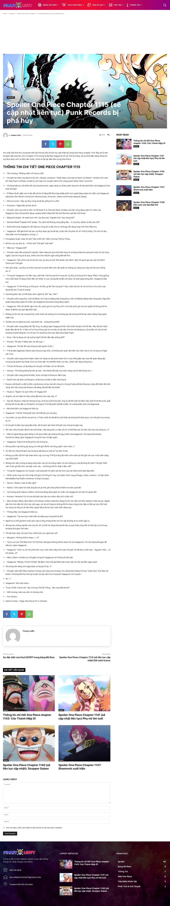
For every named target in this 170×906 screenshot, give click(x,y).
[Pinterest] (60, 144)
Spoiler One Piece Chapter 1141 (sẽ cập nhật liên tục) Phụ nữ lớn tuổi (149, 158)
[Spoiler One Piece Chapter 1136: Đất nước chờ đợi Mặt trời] (124, 205)
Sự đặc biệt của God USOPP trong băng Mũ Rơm (29, 657)
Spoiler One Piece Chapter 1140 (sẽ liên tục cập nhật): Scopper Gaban (148, 174)
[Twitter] (53, 144)
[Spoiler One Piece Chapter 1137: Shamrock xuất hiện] (84, 743)
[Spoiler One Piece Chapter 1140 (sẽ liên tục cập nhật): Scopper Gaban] (29, 743)
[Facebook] (45, 144)
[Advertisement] (85, 34)
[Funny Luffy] (6, 135)
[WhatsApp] (68, 144)
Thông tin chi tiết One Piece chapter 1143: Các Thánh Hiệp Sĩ (149, 141)
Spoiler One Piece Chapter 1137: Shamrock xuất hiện (149, 188)
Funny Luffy (16, 135)
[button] (164, 5)
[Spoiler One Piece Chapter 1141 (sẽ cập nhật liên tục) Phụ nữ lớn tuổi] (84, 693)
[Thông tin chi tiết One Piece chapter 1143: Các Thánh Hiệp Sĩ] (29, 693)
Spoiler (12, 13)
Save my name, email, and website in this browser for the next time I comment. (34, 828)
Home (5, 13)
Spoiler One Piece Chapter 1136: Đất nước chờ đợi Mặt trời (149, 203)
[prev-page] (117, 215)
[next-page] (121, 215)
